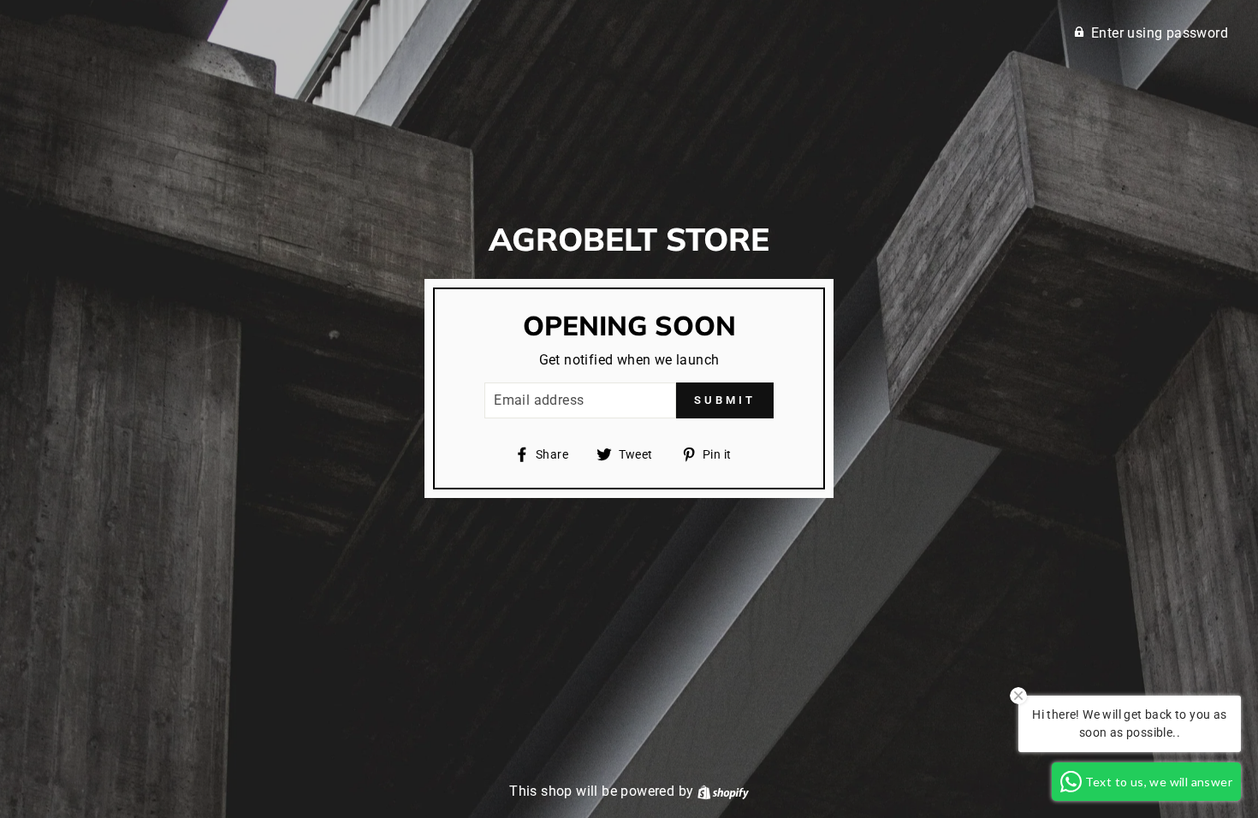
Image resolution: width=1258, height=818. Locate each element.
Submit (724, 400)
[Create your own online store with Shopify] (723, 791)
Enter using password (1159, 33)
